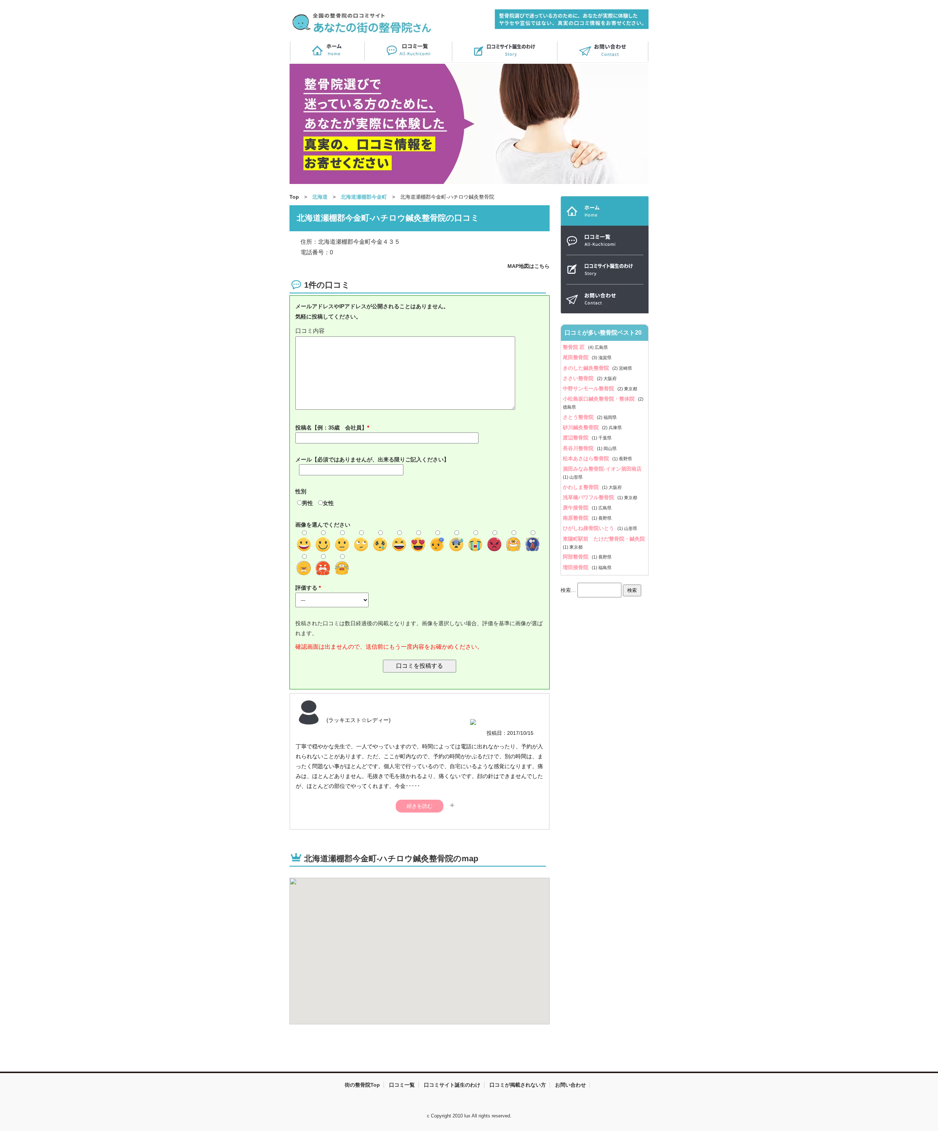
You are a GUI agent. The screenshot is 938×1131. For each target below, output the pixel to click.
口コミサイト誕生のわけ (452, 1085)
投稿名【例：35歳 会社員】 (331, 427)
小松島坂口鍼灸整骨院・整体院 (599, 399)
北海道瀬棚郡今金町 (364, 197)
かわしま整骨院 (581, 487)
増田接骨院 (576, 567)
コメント (419, 331)
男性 (307, 503)
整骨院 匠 (574, 347)
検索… (568, 590)
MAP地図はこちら (528, 266)
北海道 (320, 197)
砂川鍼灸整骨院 (581, 427)
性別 (300, 491)
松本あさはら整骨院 (586, 458)
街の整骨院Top (362, 1085)
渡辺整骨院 (576, 438)
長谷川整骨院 (579, 448)
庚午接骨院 (576, 508)
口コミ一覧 (402, 1085)
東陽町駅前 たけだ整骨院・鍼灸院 (604, 539)
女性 (328, 503)
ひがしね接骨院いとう (589, 528)
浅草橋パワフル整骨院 (589, 497)
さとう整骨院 (579, 417)
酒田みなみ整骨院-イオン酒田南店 (602, 469)
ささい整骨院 (579, 378)
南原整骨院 (576, 518)
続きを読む (419, 806)
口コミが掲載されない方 (518, 1085)
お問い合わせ (570, 1085)
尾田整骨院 (576, 357)
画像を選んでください (322, 525)
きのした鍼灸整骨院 (586, 368)
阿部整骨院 (576, 557)
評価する (307, 588)
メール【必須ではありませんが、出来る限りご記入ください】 (372, 459)
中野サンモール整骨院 (589, 388)
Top (294, 197)
